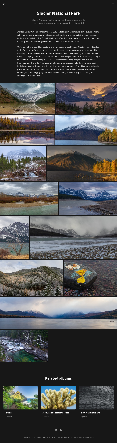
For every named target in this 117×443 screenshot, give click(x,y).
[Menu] (113, 3)
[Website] (55, 430)
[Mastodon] (61, 430)
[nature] (3, 3)
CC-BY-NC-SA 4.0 (49, 437)
